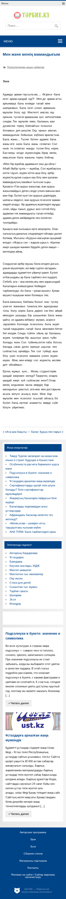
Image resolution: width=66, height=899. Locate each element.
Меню (4, 3)
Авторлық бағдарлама (23, 553)
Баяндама (16, 561)
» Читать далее (18, 703)
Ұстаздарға (16, 557)
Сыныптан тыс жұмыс (24, 586)
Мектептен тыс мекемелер (26, 574)
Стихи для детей (20, 582)
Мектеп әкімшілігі (20, 570)
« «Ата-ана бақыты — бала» (21, 431)
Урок (33, 839)
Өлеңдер (15, 603)
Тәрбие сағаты (19, 591)
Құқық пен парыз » (51, 431)
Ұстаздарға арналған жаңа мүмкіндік (32, 481)
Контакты (32, 868)
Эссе (13, 599)
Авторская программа (33, 832)
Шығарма (15, 595)
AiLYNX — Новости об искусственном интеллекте (37, 890)
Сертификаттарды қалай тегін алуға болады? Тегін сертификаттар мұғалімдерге (30, 489)
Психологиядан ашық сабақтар (25, 67)
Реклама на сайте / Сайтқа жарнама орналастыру (33, 875)
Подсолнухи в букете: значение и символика (33, 636)
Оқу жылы (16, 578)
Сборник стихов (33, 853)
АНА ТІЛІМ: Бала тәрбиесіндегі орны (33, 531)
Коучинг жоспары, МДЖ (25, 565)
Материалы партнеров (33, 861)
